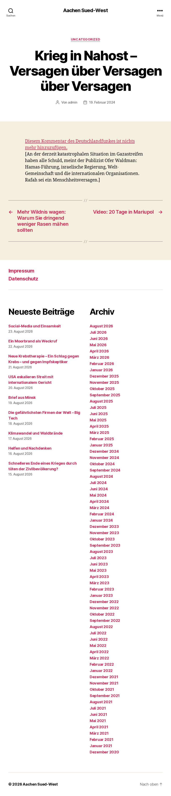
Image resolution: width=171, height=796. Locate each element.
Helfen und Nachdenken (29, 448)
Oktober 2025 (102, 389)
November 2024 (104, 457)
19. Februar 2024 (102, 102)
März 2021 (99, 733)
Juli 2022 (98, 633)
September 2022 (105, 620)
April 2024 (99, 501)
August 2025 (101, 401)
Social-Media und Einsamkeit (34, 326)
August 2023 (101, 551)
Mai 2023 (98, 570)
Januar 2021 (101, 746)
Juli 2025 (98, 407)
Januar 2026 (101, 370)
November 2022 (104, 608)
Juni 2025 (99, 414)
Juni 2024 (99, 489)
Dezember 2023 (104, 526)
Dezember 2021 (104, 677)
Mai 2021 (98, 721)
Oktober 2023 (102, 539)
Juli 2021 (98, 708)
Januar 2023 (101, 595)
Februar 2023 (102, 589)
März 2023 (99, 583)
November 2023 (104, 533)
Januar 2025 (101, 445)
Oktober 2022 (102, 614)
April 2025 (99, 426)
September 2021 (105, 695)
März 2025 (99, 432)
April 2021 (99, 727)
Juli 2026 (98, 332)
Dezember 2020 (104, 752)
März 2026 (99, 357)
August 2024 (101, 476)
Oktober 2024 (102, 464)
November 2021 (104, 683)
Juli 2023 (98, 558)
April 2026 (99, 351)
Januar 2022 (101, 670)
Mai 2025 (98, 420)
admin (72, 102)
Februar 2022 (102, 664)
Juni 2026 (99, 338)
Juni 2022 (99, 639)
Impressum (21, 271)
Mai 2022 (98, 645)
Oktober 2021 (102, 689)
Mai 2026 (98, 345)
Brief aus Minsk (22, 397)
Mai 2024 (98, 495)
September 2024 (105, 470)
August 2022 (101, 627)
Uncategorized (85, 39)
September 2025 (105, 395)
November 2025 (104, 382)
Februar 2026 (102, 363)
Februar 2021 (101, 739)
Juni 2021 (98, 714)
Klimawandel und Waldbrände (35, 433)
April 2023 (99, 576)
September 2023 (105, 545)
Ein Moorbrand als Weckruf (32, 341)
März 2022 (99, 658)
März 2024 (99, 508)
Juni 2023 (99, 564)
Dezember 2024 (104, 451)
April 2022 (99, 652)
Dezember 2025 (104, 376)
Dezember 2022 (104, 602)
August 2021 (101, 702)
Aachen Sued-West (85, 10)
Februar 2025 (102, 439)
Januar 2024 (101, 520)
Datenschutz (23, 279)
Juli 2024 (98, 482)
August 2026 (101, 326)
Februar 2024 (102, 514)
